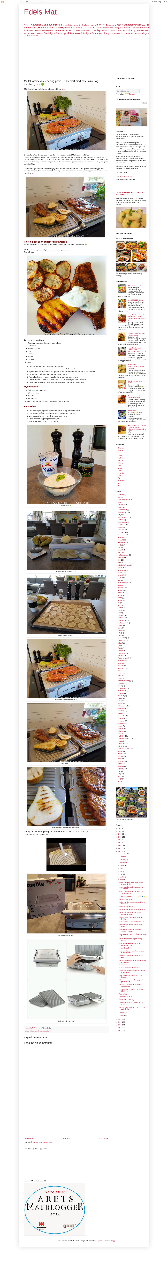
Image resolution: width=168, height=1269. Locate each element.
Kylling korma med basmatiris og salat (132, 910)
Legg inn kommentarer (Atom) (43, 1142)
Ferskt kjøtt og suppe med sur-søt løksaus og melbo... (130, 913)
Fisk (148, 24)
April (119, 475)
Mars (119, 465)
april (121, 877)
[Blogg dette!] (43, 1028)
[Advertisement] (87, 55)
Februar (120, 460)
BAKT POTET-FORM (134, 285)
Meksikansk (28, 31)
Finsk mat (121, 557)
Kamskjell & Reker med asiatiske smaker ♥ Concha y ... (130, 930)
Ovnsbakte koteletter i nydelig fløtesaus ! (135, 397)
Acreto (64, 89)
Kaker (85, 28)
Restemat (105, 31)
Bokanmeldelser (123, 517)
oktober (122, 860)
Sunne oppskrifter (64, 33)
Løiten (120, 643)
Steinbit (41, 33)
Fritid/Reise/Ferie (123, 565)
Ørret (36, 36)
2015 (120, 1025)
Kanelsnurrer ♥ (124, 965)
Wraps (33, 36)
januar (122, 1015)
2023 (120, 837)
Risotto (120, 31)
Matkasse (121, 650)
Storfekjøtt (49, 33)
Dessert (119, 24)
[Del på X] (45, 1028)
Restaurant (121, 691)
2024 (120, 834)
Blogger (113, 1241)
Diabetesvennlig (132, 24)
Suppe (77, 33)
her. (33, 173)
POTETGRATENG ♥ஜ (126, 1000)
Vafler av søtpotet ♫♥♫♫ (127, 907)
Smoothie (27, 33)
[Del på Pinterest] (50, 1028)
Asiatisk (38, 24)
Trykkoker (130, 33)
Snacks (120, 726)
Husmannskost (46, 27)
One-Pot (49, 31)
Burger (92, 25)
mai (121, 874)
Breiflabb (65, 25)
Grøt (119, 580)
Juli (119, 486)
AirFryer (27, 25)
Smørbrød (35, 33)
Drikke (120, 545)
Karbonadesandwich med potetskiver (131, 922)
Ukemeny (137, 33)
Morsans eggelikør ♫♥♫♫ (127, 899)
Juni (119, 483)
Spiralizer (121, 731)
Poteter (120, 678)
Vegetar (146, 33)
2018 (120, 851)
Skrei (139, 31)
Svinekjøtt (85, 33)
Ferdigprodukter (123, 555)
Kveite (122, 28)
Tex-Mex (117, 33)
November (121, 481)
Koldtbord (106, 28)
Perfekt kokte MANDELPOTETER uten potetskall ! (136, 366)
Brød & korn (84, 25)
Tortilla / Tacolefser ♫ (126, 997)
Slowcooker (145, 31)
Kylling (127, 27)
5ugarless (100, 1241)
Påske (120, 455)
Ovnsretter (59, 30)
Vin (119, 774)
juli (121, 868)
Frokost (120, 567)
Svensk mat (121, 744)
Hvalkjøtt (58, 28)
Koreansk (121, 625)
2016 (120, 1022)
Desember (121, 473)
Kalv (119, 613)
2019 (120, 848)
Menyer (120, 656)
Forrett (27, 27)
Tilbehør (120, 756)
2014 (120, 1028)
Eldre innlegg (103, 1139)
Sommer (120, 450)
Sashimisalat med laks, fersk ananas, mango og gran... (131, 952)
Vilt (25, 36)
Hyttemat (66, 27)
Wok (28, 36)
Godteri (120, 573)
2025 (120, 831)
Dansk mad (110, 25)
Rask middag (93, 30)
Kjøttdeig (97, 27)
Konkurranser (122, 623)
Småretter (121, 723)
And (32, 25)
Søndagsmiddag (100, 33)
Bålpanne (121, 530)
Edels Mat (40, 12)
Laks (134, 28)
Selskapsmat (122, 706)
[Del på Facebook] (47, 1028)
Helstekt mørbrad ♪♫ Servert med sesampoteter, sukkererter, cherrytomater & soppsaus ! (137, 428)
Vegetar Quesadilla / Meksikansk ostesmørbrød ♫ (130, 985)
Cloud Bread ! (124, 948)
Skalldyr (132, 30)
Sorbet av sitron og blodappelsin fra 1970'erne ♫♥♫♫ (131, 888)
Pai (67, 31)
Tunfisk (120, 764)
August (120, 470)
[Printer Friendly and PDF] (36, 1150)
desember (123, 854)
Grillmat (32, 1031)
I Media (120, 590)
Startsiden (66, 1139)
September (121, 458)
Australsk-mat (122, 510)
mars (121, 880)
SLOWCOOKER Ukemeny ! (137, 300)
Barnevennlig (51, 24)
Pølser (82, 31)
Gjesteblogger (122, 570)
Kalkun (90, 28)
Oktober (120, 463)
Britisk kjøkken (73, 25)
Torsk (123, 33)
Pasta (72, 30)
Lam (138, 28)
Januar (120, 468)
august (122, 865)
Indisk (73, 28)
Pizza (78, 31)
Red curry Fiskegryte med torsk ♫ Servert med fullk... (130, 944)
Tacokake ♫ (123, 994)
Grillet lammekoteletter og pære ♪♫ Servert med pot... (131, 892)
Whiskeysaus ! (132, 411)
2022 (120, 840)
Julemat (79, 28)
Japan (120, 598)
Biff (60, 24)
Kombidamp (114, 28)
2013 (120, 1031)
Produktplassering (43, 1031)
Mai (119, 478)
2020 (120, 846)
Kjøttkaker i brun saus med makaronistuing (136, 334)
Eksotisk (120, 550)
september (123, 862)
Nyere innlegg (29, 1139)
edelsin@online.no (126, 176)
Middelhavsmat (40, 31)
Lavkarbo (145, 27)
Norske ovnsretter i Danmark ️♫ (129, 968)
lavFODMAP (122, 638)
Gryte (34, 27)
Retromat (113, 31)
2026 (120, 828)
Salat (125, 31)
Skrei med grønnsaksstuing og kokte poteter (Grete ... (131, 981)
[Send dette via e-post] (40, 1028)
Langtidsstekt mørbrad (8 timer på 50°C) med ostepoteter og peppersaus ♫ (137, 317)
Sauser (120, 703)
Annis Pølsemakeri (124, 500)
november (123, 857)
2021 (120, 843)
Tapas (112, 33)
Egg (143, 25)
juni (121, 871)
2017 (120, 1019)
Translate (132, 94)
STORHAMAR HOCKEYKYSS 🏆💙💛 (132, 896)
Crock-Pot (100, 24)
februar (122, 1013)
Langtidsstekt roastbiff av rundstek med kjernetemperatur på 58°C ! (137, 349)
